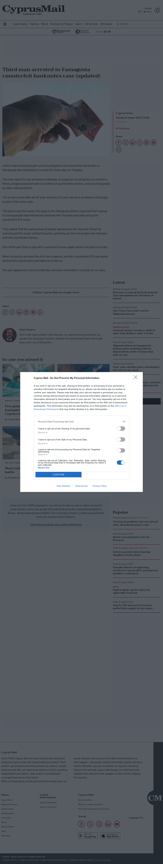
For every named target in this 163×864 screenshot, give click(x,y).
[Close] (137, 378)
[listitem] (81, 421)
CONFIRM (58, 474)
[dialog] (81, 432)
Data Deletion (63, 486)
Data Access (81, 486)
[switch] (121, 428)
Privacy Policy (99, 486)
